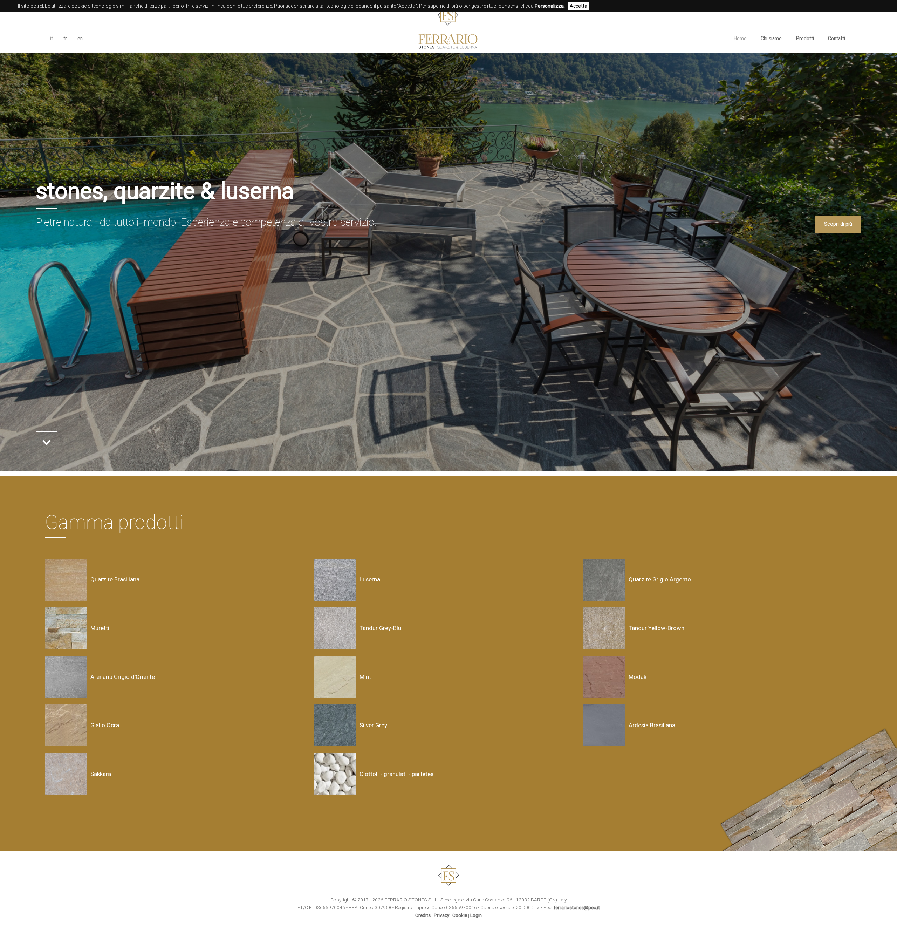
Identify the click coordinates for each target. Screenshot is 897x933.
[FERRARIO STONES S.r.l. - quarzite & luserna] (448, 46)
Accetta (578, 6)
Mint (365, 676)
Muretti (99, 628)
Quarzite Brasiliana (114, 579)
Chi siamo (771, 38)
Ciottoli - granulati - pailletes (396, 773)
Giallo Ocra (104, 725)
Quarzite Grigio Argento (660, 579)
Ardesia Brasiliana (652, 725)
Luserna (370, 579)
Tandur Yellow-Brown (656, 628)
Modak (637, 676)
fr (65, 38)
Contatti (836, 38)
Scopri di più (838, 224)
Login (476, 915)
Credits (423, 915)
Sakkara (100, 773)
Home (740, 38)
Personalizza (549, 6)
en (80, 38)
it (51, 38)
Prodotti (805, 38)
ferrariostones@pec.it (577, 907)
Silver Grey (373, 725)
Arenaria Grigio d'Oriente (122, 676)
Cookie (459, 915)
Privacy (441, 915)
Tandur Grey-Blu (380, 628)
